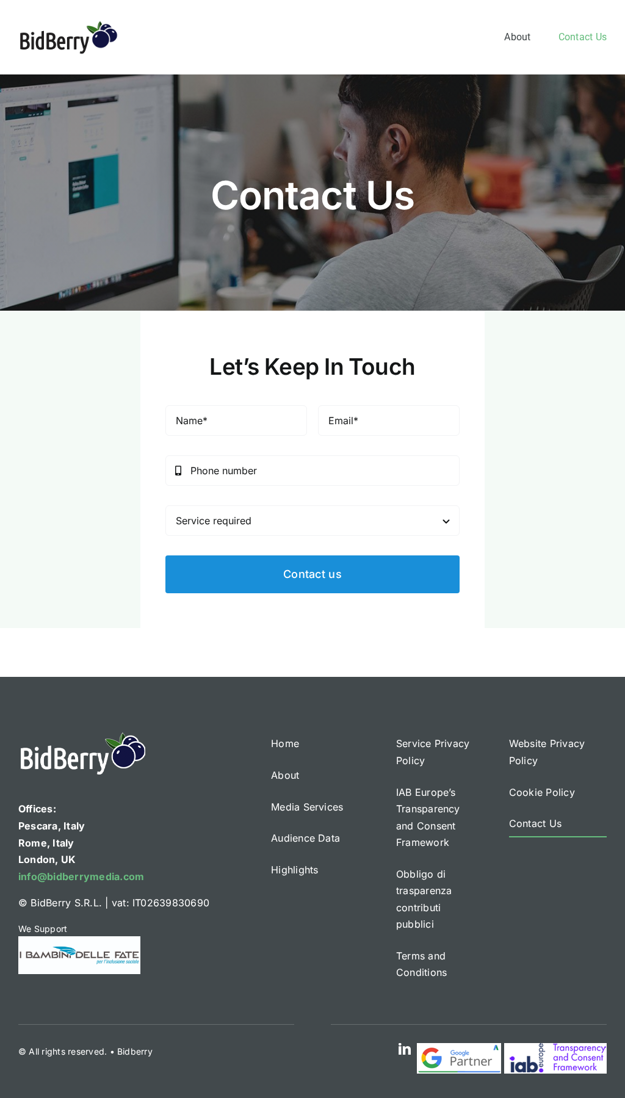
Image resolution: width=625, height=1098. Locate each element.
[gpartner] (459, 1048)
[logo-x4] (68, 24)
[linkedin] (405, 1049)
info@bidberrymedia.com (81, 876)
